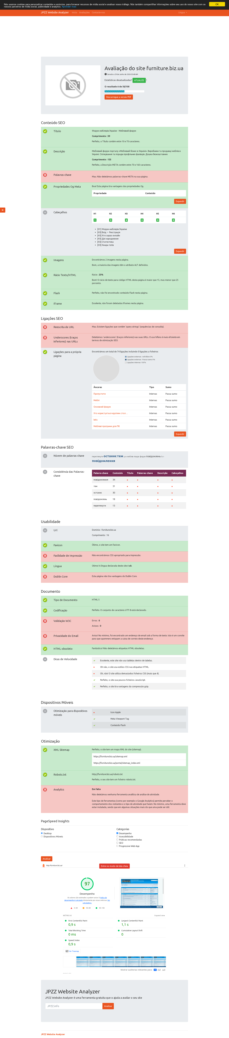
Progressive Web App (129, 846)
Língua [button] (182, 12)
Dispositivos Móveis (53, 836)
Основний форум (102, 407)
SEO (121, 843)
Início (74, 12)
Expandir (180, 201)
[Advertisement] (120, 36)
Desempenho (125, 833)
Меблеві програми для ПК (107, 426)
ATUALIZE (139, 80)
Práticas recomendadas (130, 840)
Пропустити (100, 394)
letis (96, 420)
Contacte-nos (98, 12)
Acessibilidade (126, 836)
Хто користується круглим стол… (111, 413)
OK (217, 4)
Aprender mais (69, 6)
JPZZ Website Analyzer (55, 12)
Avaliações (84, 12)
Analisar (47, 859)
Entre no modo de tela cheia (114, 866)
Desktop (48, 833)
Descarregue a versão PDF (118, 97)
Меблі (97, 400)
